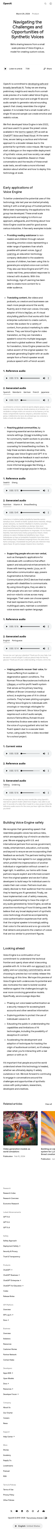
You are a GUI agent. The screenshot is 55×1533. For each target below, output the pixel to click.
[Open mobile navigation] (50, 3)
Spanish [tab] (6, 392)
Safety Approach (10, 1241)
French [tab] (36, 392)
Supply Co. (7, 1460)
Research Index (9, 1193)
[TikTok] (38, 1511)
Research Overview (11, 1198)
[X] (11, 1511)
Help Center (9, 1437)
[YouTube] (17, 1511)
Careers (6, 1418)
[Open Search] (45, 3)
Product (35, 14)
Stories (6, 1450)
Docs (6, 1320)
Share (49, 69)
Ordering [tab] (16, 784)
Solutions (6, 1339)
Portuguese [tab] (17, 640)
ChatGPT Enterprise (12, 1280)
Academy (7, 1455)
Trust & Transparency (11, 1257)
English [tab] (6, 640)
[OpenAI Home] (7, 3)
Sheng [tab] (14, 482)
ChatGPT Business (11, 1275)
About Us (6, 1407)
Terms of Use (8, 1490)
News (5, 1423)
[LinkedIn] (22, 1511)
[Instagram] (33, 1511)
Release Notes (8, 1296)
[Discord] (43, 1511)
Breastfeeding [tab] (30, 504)
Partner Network (9, 1355)
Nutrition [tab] (7, 504)
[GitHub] (27, 1511)
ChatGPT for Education (13, 1286)
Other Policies (8, 1500)
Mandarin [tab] (17, 392)
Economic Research (11, 1204)
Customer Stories (10, 1349)
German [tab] (27, 392)
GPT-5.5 (6, 1222)
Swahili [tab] (6, 482)
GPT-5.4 (6, 1228)
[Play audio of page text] (5, 69)
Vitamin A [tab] (17, 504)
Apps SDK (8, 1373)
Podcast (6, 1471)
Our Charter (8, 1413)
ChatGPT (7, 1270)
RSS (5, 1476)
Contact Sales (8, 1360)
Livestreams (8, 1466)
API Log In (8, 1315)
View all (48, 1104)
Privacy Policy (8, 1495)
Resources (7, 1344)
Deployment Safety (11, 1246)
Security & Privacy (10, 1251)
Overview (7, 1310)
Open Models (8, 1378)
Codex (5, 1291)
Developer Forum (11, 1394)
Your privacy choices (34, 1518)
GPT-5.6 (6, 1217)
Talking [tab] (6, 784)
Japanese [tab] (45, 392)
